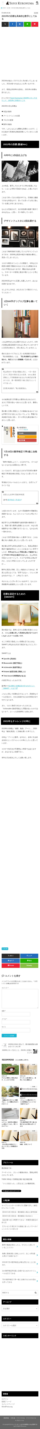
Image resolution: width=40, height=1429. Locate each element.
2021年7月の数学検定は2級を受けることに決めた (19, 1263)
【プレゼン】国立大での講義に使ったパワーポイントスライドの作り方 (20, 1227)
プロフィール (20, 1420)
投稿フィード (6, 1401)
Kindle (21, 433)
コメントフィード (8, 1404)
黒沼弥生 (6, 1418)
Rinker (25, 429)
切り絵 (13, 1418)
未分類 (5, 948)
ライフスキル (21, 1418)
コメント (5, 988)
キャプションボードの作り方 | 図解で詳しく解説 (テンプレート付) (19, 1206)
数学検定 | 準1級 (14, 500)
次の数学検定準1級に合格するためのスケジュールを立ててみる (19, 1272)
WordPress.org (7, 1407)
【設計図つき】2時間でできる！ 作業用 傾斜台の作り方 (20, 1221)
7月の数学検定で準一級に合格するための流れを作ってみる (19, 1281)
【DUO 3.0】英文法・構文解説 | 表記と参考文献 (19, 1212)
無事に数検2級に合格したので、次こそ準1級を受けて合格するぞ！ (18, 1255)
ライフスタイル (31, 1418)
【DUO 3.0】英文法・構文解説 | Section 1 (17, 1216)
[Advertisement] (20, 55)
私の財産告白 (22, 427)
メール (4, 1019)
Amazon (22, 437)
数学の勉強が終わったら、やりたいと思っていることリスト (18, 1246)
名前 (3, 1011)
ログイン (5, 1399)
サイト (4, 1027)
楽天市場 (22, 440)
